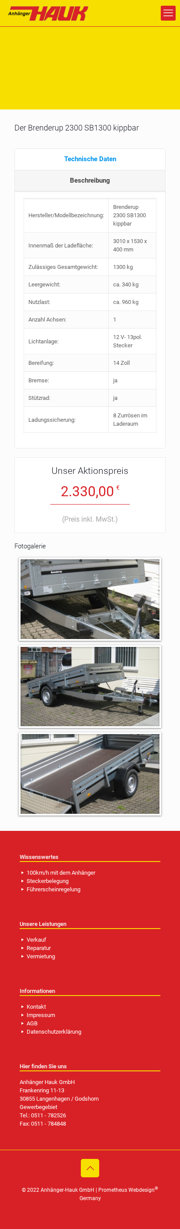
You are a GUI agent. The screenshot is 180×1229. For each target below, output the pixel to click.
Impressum (41, 1015)
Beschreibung (90, 180)
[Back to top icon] (90, 1168)
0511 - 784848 (48, 1123)
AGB (32, 1023)
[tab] (90, 159)
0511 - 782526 (48, 1115)
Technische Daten (90, 159)
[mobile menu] (168, 13)
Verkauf (36, 939)
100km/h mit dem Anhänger (61, 872)
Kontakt (36, 1006)
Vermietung (41, 956)
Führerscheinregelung (53, 889)
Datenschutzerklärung (54, 1031)
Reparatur (39, 948)
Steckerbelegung (48, 881)
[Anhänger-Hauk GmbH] (49, 13)
